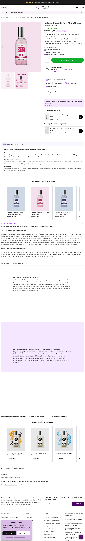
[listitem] (16, 202)
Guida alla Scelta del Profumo (52, 523)
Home (3, 17)
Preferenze (23, 533)
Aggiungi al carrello (67, 60)
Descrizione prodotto (8, 223)
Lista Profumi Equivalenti (8, 517)
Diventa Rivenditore (49, 531)
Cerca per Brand (48, 526)
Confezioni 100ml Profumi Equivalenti (18, 17)
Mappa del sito (48, 534)
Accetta (9, 533)
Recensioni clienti (48, 529)
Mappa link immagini (49, 537)
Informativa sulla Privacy (20, 537)
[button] (3, 202)
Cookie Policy (9, 537)
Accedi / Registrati (27, 517)
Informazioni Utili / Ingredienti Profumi (14, 263)
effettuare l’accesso (10, 485)
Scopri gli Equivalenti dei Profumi (53, 517)
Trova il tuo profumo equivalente (52, 520)
